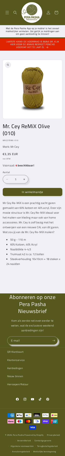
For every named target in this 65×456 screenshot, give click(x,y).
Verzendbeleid (24, 440)
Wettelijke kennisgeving (44, 451)
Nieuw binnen (15, 376)
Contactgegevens (42, 440)
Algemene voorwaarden (22, 446)
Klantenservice (16, 360)
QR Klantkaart (15, 352)
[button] (7, 13)
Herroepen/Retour (18, 384)
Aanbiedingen (15, 368)
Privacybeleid (53, 435)
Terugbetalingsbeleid (47, 446)
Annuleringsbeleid (21, 451)
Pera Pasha (18, 435)
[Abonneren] (54, 340)
